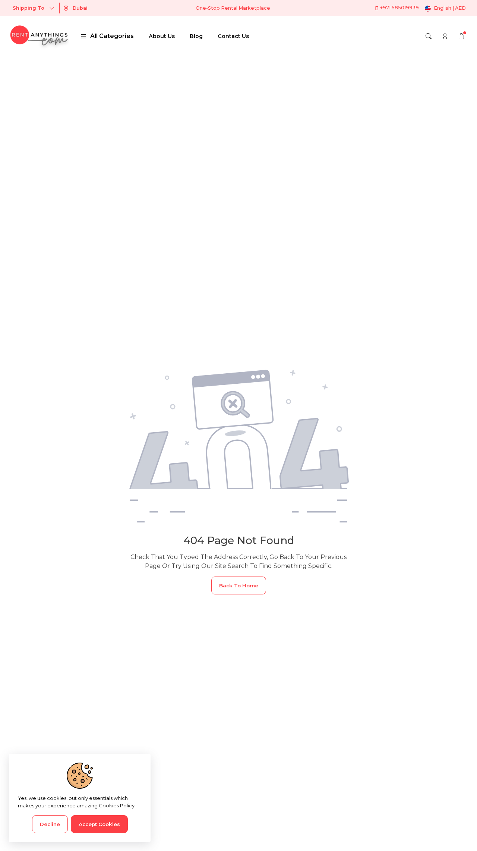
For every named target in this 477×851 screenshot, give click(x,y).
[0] (461, 36)
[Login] (445, 36)
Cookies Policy (117, 805)
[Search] (428, 36)
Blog (196, 36)
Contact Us (233, 36)
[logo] (39, 36)
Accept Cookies (99, 824)
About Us (162, 36)
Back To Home (238, 585)
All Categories (112, 36)
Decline (50, 824)
